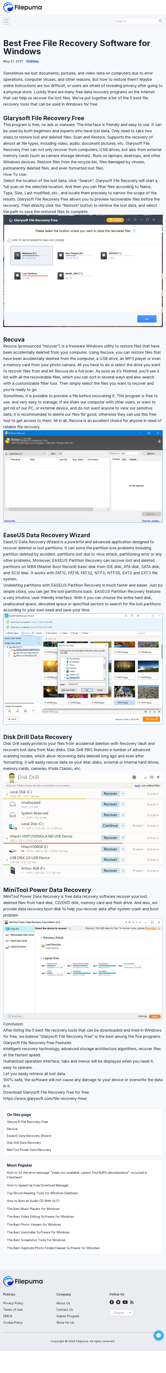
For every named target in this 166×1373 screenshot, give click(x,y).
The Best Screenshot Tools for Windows (36, 1240)
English (119, 1312)
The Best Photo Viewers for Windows (34, 1224)
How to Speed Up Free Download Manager (38, 1185)
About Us (63, 1303)
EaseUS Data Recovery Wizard (46, 535)
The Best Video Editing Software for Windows (40, 1216)
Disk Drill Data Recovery (37, 737)
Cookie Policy (13, 1322)
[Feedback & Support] (158, 1335)
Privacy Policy (13, 1303)
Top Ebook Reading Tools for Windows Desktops (42, 1193)
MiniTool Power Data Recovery (47, 890)
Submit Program (67, 1316)
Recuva (14, 339)
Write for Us (65, 1322)
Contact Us (64, 1309)
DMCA (7, 1316)
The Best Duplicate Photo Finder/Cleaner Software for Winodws (53, 1248)
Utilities (32, 61)
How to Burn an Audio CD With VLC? (33, 1201)
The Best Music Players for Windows (33, 1209)
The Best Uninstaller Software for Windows (38, 1232)
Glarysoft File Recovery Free (43, 118)
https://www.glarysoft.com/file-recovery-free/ (45, 1098)
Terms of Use (12, 1309)
